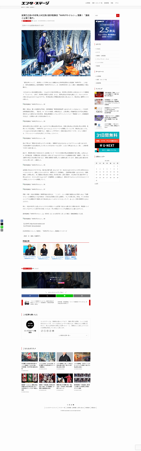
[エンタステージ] (35, 3)
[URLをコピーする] (81, 295)
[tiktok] (50, 331)
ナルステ (35, 20)
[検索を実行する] (117, 15)
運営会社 (93, 407)
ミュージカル (99, 62)
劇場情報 (98, 83)
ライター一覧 (62, 407)
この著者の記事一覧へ (64, 335)
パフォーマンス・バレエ (102, 59)
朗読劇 (98, 66)
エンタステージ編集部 (30, 331)
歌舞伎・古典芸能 (27, 20)
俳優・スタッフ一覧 (101, 79)
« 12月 (96, 183)
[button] (30, 295)
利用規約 (87, 407)
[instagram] (48, 331)
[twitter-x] (45, 331)
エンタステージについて (51, 407)
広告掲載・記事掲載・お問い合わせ (75, 407)
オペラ (98, 52)
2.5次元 (98, 49)
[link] (42, 331)
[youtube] (53, 331)
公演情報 (98, 76)
